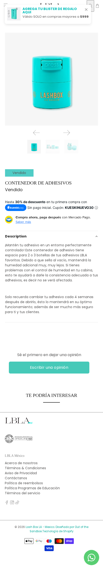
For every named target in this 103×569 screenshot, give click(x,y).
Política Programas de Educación (32, 488)
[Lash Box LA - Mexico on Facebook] (7, 503)
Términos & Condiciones (25, 468)
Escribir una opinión (49, 367)
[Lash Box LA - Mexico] (19, 423)
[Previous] (36, 132)
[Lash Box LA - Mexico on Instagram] (12, 503)
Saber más (23, 221)
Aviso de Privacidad (21, 473)
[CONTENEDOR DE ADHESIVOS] (51, 79)
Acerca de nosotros (21, 463)
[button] (51, 236)
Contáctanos (16, 478)
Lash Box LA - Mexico (40, 527)
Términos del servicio (22, 493)
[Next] (66, 132)
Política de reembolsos (24, 483)
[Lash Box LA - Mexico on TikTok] (17, 503)
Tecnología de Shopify (58, 531)
